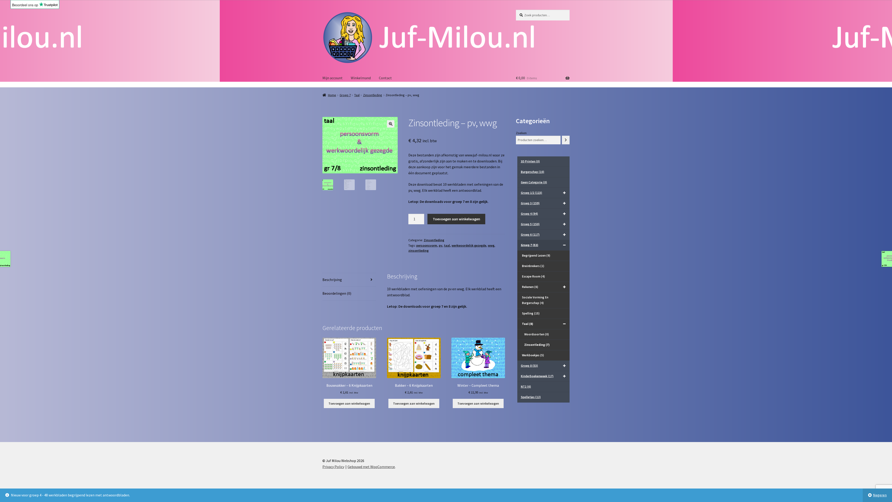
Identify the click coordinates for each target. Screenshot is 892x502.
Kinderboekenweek (537, 376)
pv (440, 245)
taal (447, 245)
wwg (491, 245)
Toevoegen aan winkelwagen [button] (349, 403)
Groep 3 (530, 203)
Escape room (533, 276)
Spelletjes (531, 397)
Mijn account (332, 78)
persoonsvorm (426, 245)
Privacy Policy (333, 466)
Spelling (531, 313)
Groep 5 (530, 224)
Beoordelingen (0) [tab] (336, 293)
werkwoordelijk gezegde (469, 245)
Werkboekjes (533, 355)
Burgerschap (532, 172)
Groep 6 (530, 235)
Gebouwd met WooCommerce (371, 466)
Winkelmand (361, 78)
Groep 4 (529, 214)
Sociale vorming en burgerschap (535, 300)
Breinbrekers (533, 266)
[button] (390, 124)
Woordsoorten (536, 334)
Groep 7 (345, 95)
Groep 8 (529, 366)
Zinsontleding (372, 95)
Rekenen (530, 287)
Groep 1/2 (531, 193)
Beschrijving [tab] (332, 279)
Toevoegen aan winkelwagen (456, 219)
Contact (385, 78)
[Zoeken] (566, 140)
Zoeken (521, 133)
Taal (357, 95)
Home (332, 95)
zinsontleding (418, 250)
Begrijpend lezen (536, 256)
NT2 (526, 387)
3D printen (530, 161)
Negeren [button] (880, 495)
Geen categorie (534, 182)
